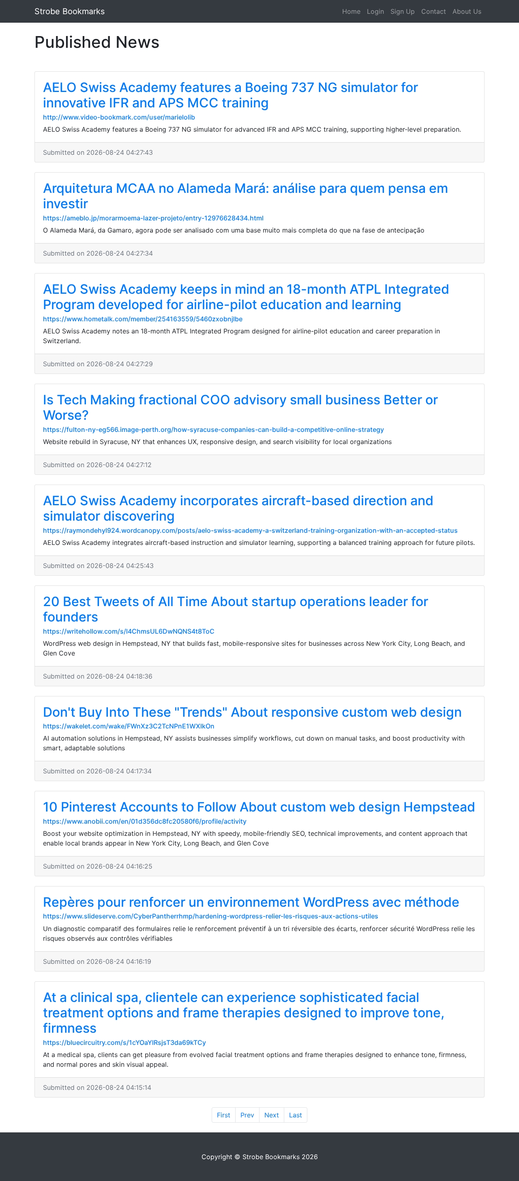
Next (271, 1115)
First (223, 1115)
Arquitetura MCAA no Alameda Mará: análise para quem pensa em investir (245, 195)
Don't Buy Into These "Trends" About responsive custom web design (252, 712)
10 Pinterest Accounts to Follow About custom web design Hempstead (259, 807)
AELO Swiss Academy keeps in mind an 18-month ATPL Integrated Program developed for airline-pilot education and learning (246, 296)
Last (295, 1115)
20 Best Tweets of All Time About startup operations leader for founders (235, 609)
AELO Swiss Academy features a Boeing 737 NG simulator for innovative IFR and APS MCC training (230, 95)
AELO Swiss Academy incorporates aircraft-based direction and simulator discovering (238, 508)
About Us (467, 11)
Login (375, 11)
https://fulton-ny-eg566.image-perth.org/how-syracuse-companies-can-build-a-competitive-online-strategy (213, 429)
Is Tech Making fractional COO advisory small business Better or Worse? (240, 407)
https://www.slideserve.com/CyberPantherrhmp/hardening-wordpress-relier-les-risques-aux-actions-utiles (210, 916)
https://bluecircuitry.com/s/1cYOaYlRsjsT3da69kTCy (124, 1042)
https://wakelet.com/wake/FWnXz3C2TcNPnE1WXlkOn (128, 726)
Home (351, 11)
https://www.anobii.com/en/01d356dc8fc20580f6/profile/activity (145, 821)
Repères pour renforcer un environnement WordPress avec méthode (251, 902)
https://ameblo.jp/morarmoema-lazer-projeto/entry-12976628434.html (153, 218)
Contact (433, 11)
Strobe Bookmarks (69, 11)
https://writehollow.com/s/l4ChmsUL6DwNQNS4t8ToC (128, 631)
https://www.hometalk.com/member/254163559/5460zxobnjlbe (142, 319)
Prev (247, 1115)
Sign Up (402, 11)
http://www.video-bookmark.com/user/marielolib (119, 117)
